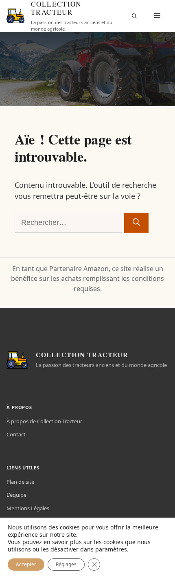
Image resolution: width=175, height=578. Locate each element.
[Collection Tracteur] (15, 16)
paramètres (111, 549)
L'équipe (16, 494)
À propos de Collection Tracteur (44, 421)
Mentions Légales (28, 508)
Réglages (66, 564)
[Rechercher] (136, 223)
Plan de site (20, 481)
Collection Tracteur (56, 8)
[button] (134, 16)
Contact (16, 434)
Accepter (26, 564)
